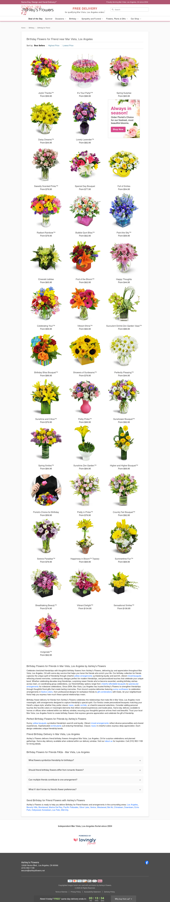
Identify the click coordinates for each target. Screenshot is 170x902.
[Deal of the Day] (124, 118)
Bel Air (110, 807)
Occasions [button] (60, 18)
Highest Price (53, 45)
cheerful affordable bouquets (113, 683)
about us (109, 741)
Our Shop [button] (135, 18)
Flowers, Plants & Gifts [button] (116, 18)
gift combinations (104, 691)
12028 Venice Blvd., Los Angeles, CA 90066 (39, 865)
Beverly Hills (32, 807)
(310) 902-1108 (27, 867)
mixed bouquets (134, 675)
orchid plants (55, 725)
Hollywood (36, 809)
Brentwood (43, 807)
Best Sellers (39, 45)
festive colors (47, 691)
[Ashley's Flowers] (40, 10)
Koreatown (46, 809)
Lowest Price (68, 45)
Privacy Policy (76, 892)
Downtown (128, 807)
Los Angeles (132, 804)
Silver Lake (84, 807)
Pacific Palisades (70, 807)
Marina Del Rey (55, 807)
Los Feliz (56, 809)
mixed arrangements (100, 723)
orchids (83, 705)
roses (71, 705)
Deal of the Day (35, 18)
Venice (93, 807)
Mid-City (64, 809)
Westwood (101, 807)
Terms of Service (61, 892)
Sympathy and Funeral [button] (92, 18)
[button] (163, 890)
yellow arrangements (83, 675)
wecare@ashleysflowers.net (33, 870)
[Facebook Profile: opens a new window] (147, 862)
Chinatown (118, 807)
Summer (48, 18)
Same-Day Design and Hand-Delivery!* (39, 2)
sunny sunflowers (120, 689)
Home (23, 27)
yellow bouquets (40, 723)
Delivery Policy (109, 892)
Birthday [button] (73, 18)
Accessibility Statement (92, 892)
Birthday (31, 27)
